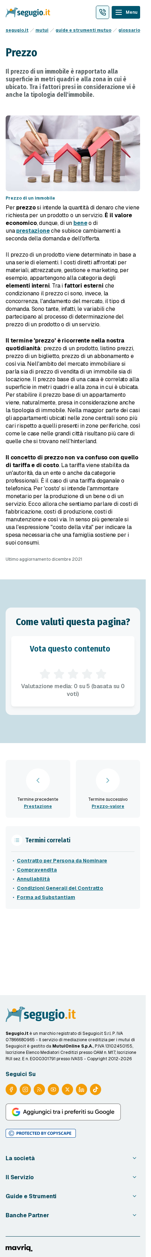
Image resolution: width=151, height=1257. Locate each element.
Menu (131, 12)
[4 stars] (87, 674)
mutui (41, 30)
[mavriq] (19, 1247)
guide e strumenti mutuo (83, 30)
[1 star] (45, 674)
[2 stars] (59, 674)
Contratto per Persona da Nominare (62, 860)
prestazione (33, 230)
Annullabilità (33, 879)
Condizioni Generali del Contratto (60, 888)
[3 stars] (73, 674)
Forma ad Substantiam (46, 897)
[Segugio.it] (41, 1014)
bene (80, 223)
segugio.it (17, 30)
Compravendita (37, 870)
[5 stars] (101, 674)
